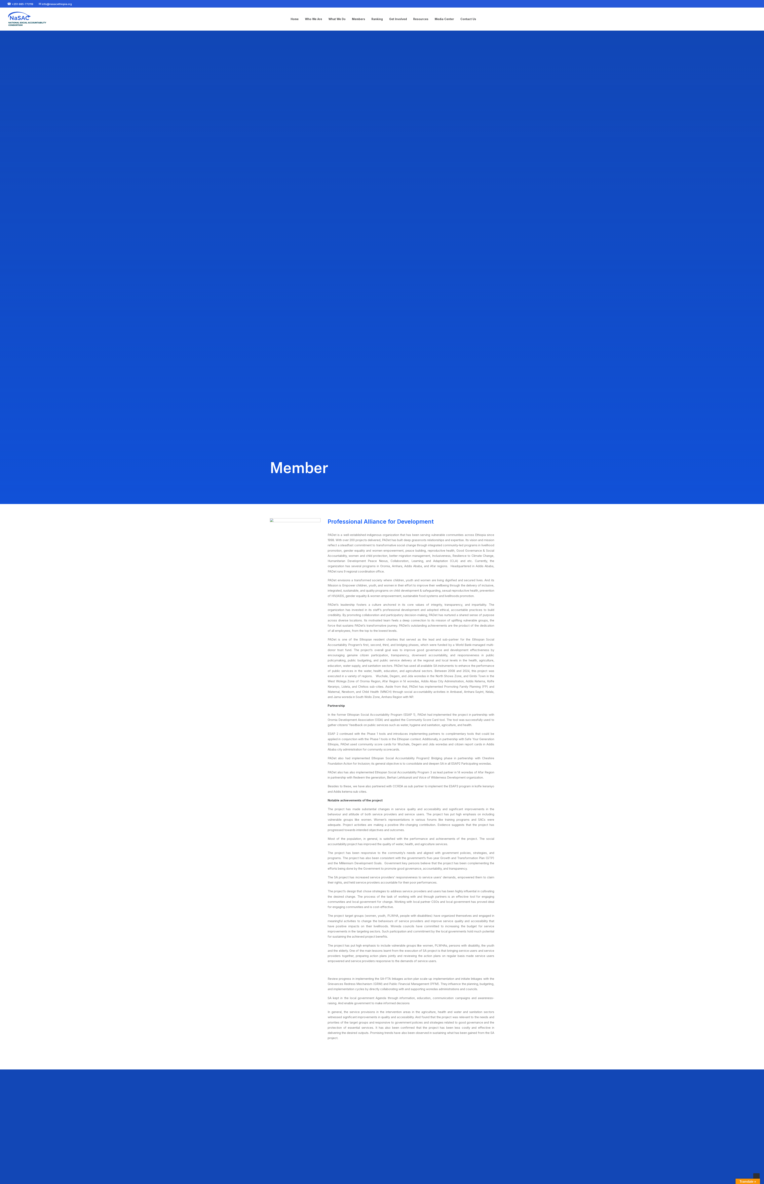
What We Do (337, 19)
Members (358, 19)
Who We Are (313, 19)
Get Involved (398, 19)
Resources (420, 19)
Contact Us (468, 19)
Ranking (377, 19)
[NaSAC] (28, 19)
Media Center (444, 19)
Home (295, 19)
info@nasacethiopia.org (364, 1157)
